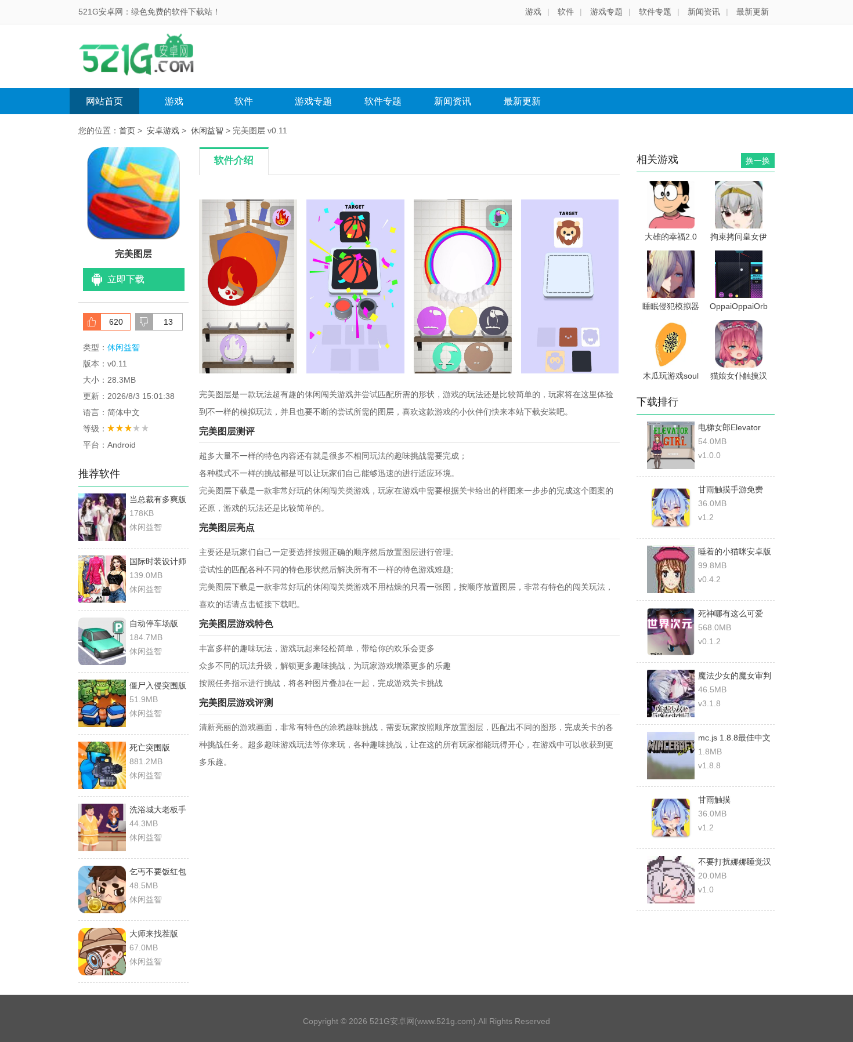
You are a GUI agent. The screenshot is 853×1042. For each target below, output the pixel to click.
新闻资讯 (704, 11)
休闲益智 (207, 130)
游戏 (533, 11)
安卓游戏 (163, 130)
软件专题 (655, 11)
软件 (566, 11)
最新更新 (752, 11)
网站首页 (104, 101)
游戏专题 (606, 11)
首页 (127, 130)
